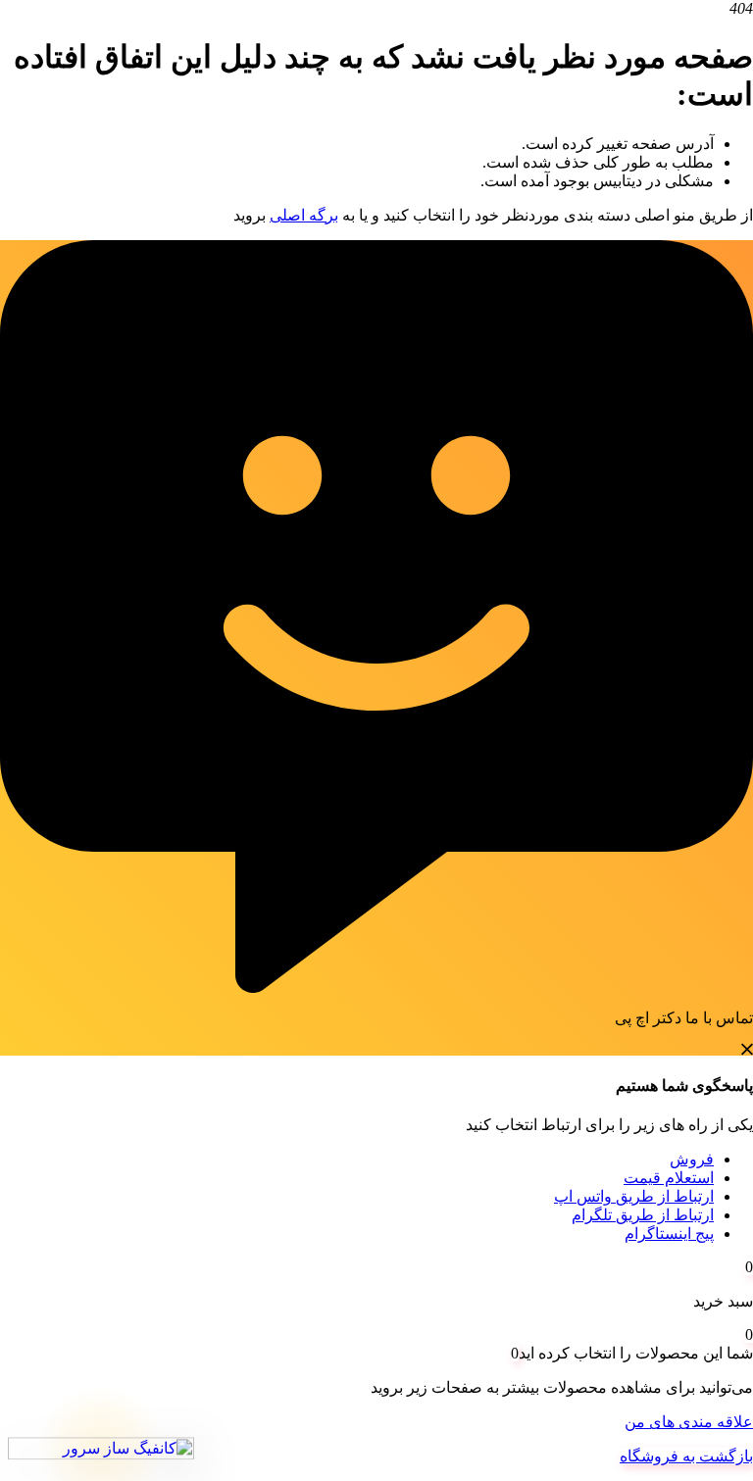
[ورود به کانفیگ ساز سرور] (101, 1450)
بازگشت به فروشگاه (686, 1456)
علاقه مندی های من (689, 1421)
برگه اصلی (304, 215)
